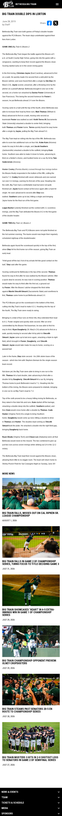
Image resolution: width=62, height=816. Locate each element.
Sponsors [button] (7, 813)
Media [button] (5, 808)
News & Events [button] (10, 792)
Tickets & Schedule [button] (13, 803)
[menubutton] (57, 4)
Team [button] (5, 797)
